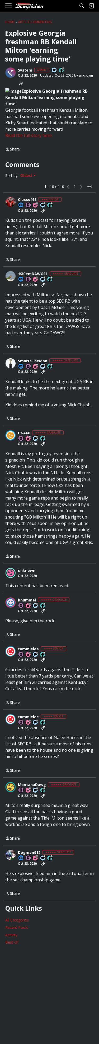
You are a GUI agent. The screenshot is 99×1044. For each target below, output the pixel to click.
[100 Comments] (43, 205)
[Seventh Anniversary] (35, 279)
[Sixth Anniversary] (35, 205)
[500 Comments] (43, 858)
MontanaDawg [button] (32, 784)
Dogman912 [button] (29, 852)
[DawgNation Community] (29, 6)
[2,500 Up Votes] (50, 279)
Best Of (11, 942)
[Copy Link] (21, 83)
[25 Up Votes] (62, 70)
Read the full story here (28, 135)
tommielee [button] (28, 649)
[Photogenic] (21, 205)
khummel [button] (27, 600)
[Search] (82, 6)
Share (12, 149)
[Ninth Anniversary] (35, 366)
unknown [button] (86, 75)
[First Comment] (54, 70)
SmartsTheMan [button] (32, 361)
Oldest (27, 175)
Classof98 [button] (27, 199)
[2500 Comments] (43, 279)
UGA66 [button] (24, 433)
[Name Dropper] (28, 205)
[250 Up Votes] (50, 205)
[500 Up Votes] (43, 654)
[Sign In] (91, 6)
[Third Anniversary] (28, 654)
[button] (10, 72)
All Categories (17, 920)
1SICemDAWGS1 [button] (33, 273)
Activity (11, 934)
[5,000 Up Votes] (43, 438)
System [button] (25, 70)
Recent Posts (16, 927)
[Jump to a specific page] (89, 186)
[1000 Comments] (43, 366)
